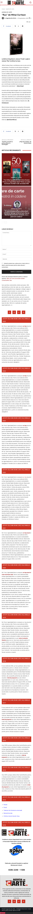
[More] (22, 26)
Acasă (3, 9)
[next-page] (6, 222)
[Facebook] (9, 312)
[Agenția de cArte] (3, 18)
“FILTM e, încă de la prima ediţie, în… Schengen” (7, 143)
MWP (19, 910)
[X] (23, 312)
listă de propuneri (12, 678)
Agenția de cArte (11, 18)
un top (24, 326)
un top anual (26, 533)
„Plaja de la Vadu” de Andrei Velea (25, 142)
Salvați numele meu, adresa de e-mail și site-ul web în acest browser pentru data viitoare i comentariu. (15, 265)
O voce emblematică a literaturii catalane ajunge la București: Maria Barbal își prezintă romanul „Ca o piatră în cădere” (16, 213)
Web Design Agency (11, 910)
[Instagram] (14, 312)
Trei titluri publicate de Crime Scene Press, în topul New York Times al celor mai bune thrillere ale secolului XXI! (16, 181)
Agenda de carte (10, 9)
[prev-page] (3, 222)
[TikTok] (19, 312)
